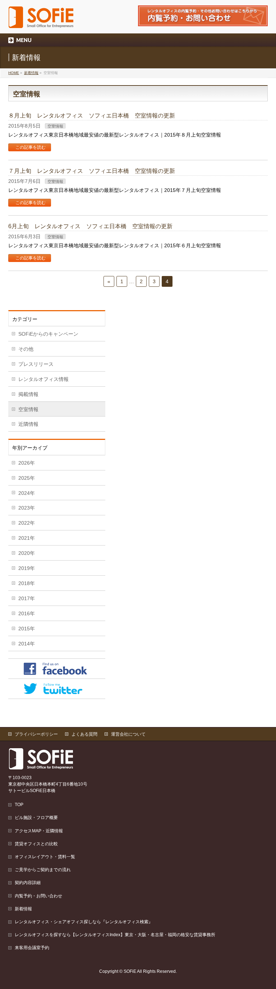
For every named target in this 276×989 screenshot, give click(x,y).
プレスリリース (36, 364)
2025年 (26, 478)
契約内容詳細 (28, 882)
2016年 (26, 613)
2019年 (26, 568)
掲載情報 (28, 394)
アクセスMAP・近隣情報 (39, 830)
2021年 (26, 538)
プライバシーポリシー (36, 734)
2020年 (26, 553)
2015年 (26, 628)
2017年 (26, 598)
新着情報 (31, 73)
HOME (13, 73)
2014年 (26, 644)
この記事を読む (30, 147)
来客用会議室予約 (32, 947)
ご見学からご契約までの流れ (43, 869)
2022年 (26, 523)
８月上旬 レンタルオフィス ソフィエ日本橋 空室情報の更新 (91, 115)
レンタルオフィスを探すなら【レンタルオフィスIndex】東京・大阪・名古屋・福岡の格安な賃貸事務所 (115, 934)
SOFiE (130, 971)
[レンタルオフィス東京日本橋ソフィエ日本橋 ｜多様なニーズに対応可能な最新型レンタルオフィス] (41, 20)
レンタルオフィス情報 (43, 379)
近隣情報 (28, 424)
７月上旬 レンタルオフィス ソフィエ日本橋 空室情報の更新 (91, 171)
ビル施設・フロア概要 (36, 817)
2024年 (26, 493)
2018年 (26, 583)
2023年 (26, 508)
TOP (19, 804)
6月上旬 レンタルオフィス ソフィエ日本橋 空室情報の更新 (90, 226)
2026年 (26, 463)
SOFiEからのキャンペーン (48, 334)
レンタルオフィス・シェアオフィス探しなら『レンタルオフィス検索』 (84, 921)
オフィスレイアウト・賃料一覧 (45, 856)
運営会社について (128, 734)
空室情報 (55, 126)
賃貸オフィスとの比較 (36, 843)
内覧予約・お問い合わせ (38, 895)
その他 (25, 349)
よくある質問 (84, 734)
